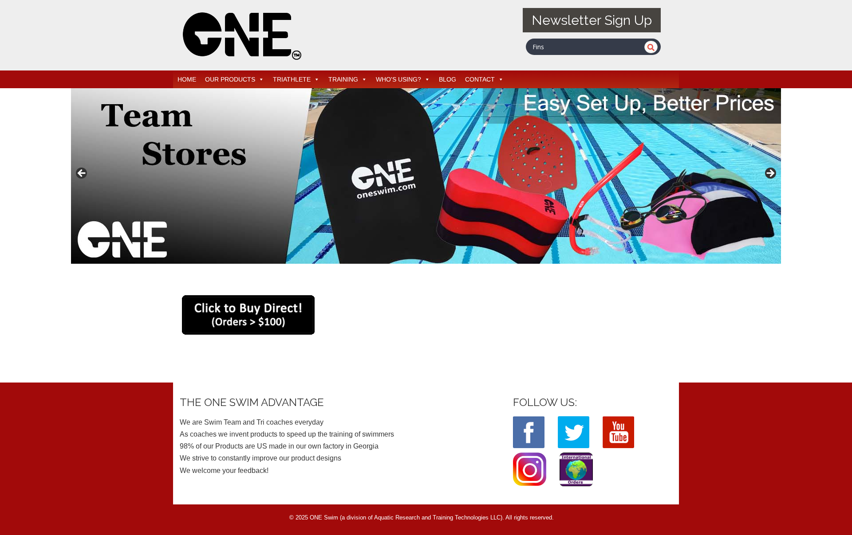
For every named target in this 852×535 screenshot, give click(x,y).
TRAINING (343, 79)
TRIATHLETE (292, 79)
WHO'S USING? (398, 79)
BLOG (447, 79)
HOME (187, 79)
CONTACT (480, 79)
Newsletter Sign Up (592, 20)
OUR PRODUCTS (230, 79)
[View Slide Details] (426, 176)
